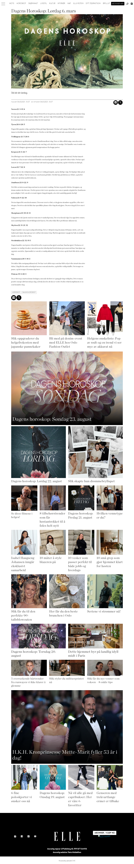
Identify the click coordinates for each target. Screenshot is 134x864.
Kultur (52, 3)
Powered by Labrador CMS (67, 861)
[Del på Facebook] (115, 102)
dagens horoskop (29, 292)
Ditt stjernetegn (93, 3)
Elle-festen (78, 3)
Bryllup (106, 3)
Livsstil (43, 3)
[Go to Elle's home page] (67, 836)
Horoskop (21, 3)
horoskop (16, 292)
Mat (69, 3)
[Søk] (127, 4)
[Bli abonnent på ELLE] (104, 836)
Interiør (61, 3)
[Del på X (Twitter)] (120, 102)
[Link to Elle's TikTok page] (28, 836)
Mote (11, 3)
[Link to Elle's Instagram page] (15, 836)
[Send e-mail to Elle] (35, 836)
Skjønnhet (33, 3)
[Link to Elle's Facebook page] (21, 836)
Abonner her (118, 4)
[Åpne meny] (3, 3)
